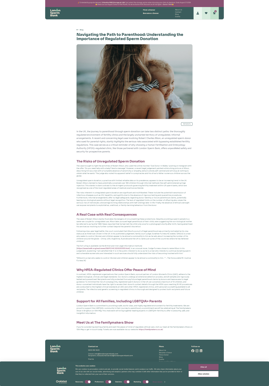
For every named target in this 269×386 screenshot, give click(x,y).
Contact (178, 12)
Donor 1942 (167, 4)
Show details (158, 382)
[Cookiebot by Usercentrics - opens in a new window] (61, 381)
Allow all (203, 367)
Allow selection (203, 374)
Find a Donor (149, 10)
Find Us (91, 359)
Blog (177, 14)
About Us (178, 10)
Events (177, 17)
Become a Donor (151, 13)
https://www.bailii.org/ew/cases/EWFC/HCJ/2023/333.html (103, 248)
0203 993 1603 (94, 350)
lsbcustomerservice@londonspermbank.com (115, 356)
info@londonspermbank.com (106, 354)
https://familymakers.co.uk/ (151, 329)
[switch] (108, 381)
